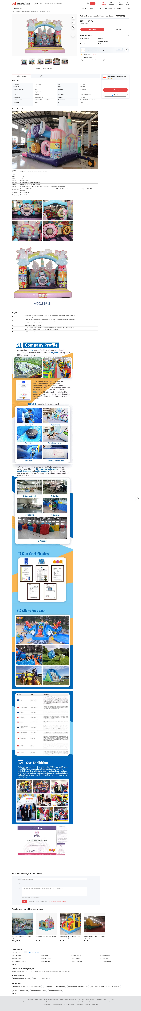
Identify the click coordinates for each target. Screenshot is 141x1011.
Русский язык (56, 1001)
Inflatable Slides (104, 958)
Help (100, 8)
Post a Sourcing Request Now (57, 901)
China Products (38, 999)
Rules (128, 8)
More (13, 993)
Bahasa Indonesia (116, 1001)
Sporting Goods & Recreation (22, 11)
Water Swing (45, 978)
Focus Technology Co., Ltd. (60, 1004)
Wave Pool (35, 978)
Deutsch (67, 1001)
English (32, 1001)
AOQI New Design (16, 955)
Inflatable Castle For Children (38, 990)
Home (13, 11)
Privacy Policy (95, 1004)
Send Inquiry (92, 29)
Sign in (127, 4)
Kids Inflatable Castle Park (97, 986)
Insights (112, 999)
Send (24, 901)
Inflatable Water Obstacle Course (21, 978)
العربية (79, 1001)
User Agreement (79, 1004)
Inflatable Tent (44, 955)
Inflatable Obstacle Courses (19, 961)
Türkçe (102, 1001)
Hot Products (30, 999)
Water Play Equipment (45, 11)
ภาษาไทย (97, 1001)
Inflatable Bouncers (105, 955)
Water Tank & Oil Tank (75, 955)
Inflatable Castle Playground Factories (78, 986)
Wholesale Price (72, 999)
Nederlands (73, 1001)
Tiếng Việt (108, 1001)
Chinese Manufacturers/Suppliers (51, 999)
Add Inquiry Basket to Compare (45, 68)
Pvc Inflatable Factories (35, 986)
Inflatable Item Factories (19, 986)
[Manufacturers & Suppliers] (21, 3)
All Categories (17, 8)
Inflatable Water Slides (105, 961)
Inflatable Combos (75, 958)
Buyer (91, 8)
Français (49, 1001)
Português (43, 1001)
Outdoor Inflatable (60, 986)
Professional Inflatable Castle (20, 990)
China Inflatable (48, 986)
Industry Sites (81, 999)
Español (37, 1001)
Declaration (87, 1004)
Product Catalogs (34, 952)
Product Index (99, 999)
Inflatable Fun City (45, 961)
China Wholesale (64, 999)
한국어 (83, 1001)
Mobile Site (105, 999)
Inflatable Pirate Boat (46, 958)
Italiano (62, 1001)
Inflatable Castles (16, 958)
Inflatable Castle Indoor (114, 986)
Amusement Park (34, 11)
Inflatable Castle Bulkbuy (55, 990)
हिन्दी (92, 1001)
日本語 (88, 1001)
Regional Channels (90, 999)
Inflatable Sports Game (76, 961)
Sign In (83, 60)
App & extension (109, 8)
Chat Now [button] (118, 29)
